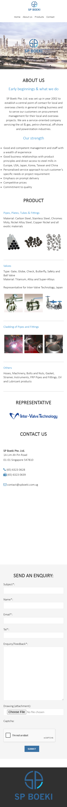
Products (39, 17)
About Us (27, 17)
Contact (50, 17)
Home (17, 17)
